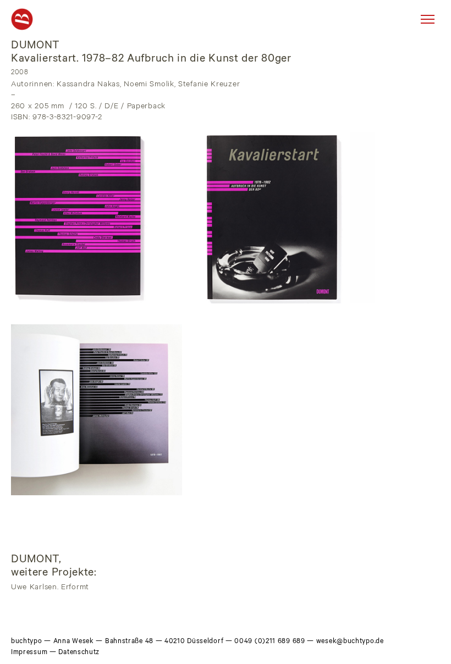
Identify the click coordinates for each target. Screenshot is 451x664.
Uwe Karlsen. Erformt (50, 588)
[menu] (427, 19)
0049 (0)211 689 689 (269, 642)
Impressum (29, 653)
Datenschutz (79, 653)
